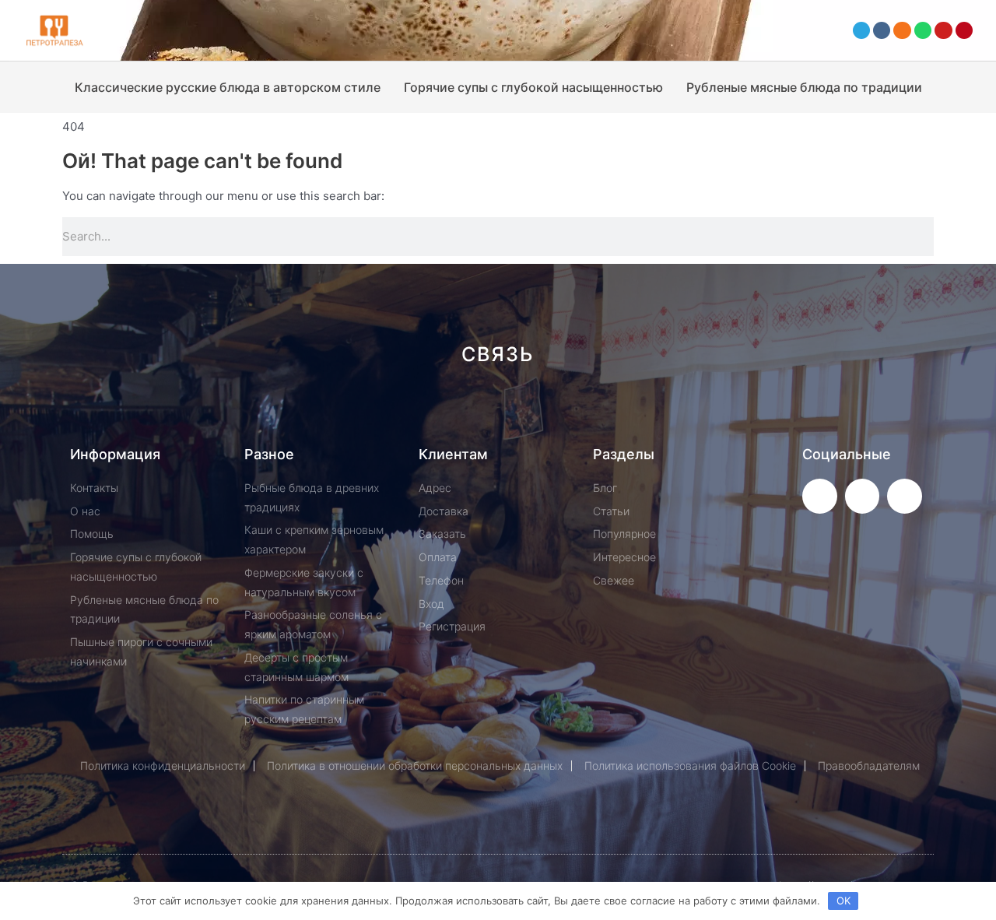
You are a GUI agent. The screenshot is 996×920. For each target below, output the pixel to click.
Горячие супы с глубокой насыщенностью (533, 87)
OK (843, 900)
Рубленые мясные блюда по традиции (804, 87)
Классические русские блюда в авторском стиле (228, 87)
